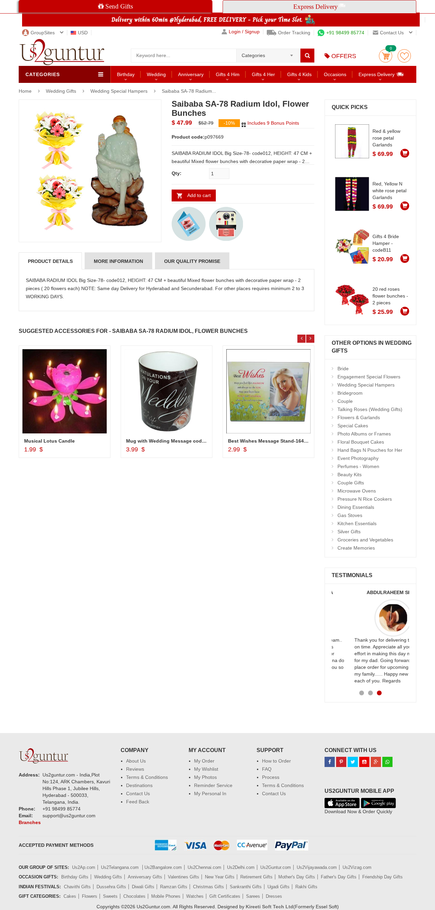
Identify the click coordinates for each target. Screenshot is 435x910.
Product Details (50, 261)
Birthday (126, 74)
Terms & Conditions (147, 777)
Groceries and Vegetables (365, 539)
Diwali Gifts (143, 886)
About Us (136, 761)
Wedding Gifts (61, 91)
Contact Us (138, 793)
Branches (30, 822)
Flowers (89, 896)
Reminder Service (213, 785)
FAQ (267, 769)
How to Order (276, 761)
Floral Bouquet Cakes (360, 442)
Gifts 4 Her (263, 74)
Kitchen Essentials (357, 523)
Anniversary (191, 74)
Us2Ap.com (83, 867)
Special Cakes (352, 425)
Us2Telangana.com (120, 867)
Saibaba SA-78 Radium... (189, 91)
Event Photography (358, 458)
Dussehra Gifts (111, 886)
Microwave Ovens (356, 491)
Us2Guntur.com (275, 867)
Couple (345, 401)
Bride (343, 368)
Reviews (135, 769)
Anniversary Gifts (145, 876)
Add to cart (199, 195)
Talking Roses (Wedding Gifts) (369, 409)
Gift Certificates (224, 896)
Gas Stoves (349, 515)
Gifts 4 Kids (299, 74)
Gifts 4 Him (228, 74)
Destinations (139, 785)
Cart (385, 56)
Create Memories (356, 548)
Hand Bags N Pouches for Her (369, 450)
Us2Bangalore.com (163, 867)
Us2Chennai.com (204, 867)
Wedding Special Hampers (118, 91)
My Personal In (210, 793)
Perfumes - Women (358, 466)
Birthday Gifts (74, 876)
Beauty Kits (349, 474)
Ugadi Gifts (278, 886)
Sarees (253, 896)
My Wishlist (206, 769)
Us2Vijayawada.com (317, 867)
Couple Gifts (350, 482)
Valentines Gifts (183, 876)
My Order (204, 761)
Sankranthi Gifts (246, 886)
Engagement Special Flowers (368, 376)
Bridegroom (350, 393)
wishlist (404, 56)
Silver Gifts (349, 531)
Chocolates (134, 896)
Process (270, 777)
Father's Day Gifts (338, 876)
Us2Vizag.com (357, 867)
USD (83, 32)
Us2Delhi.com (241, 867)
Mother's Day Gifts (296, 876)
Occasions (335, 74)
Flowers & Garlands (358, 417)
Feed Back (137, 801)
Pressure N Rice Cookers (364, 499)
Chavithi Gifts (77, 886)
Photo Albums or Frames (364, 433)
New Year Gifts (219, 876)
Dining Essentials (355, 507)
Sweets (110, 896)
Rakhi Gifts (306, 886)
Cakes (70, 896)
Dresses (274, 896)
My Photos (205, 777)
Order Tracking (294, 32)
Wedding (156, 74)
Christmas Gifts (208, 886)
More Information (118, 261)
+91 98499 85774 (345, 32)
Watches (195, 896)
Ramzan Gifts (173, 886)
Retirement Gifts (256, 876)
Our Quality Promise (192, 261)
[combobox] (268, 53)
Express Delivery (377, 74)
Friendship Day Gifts (382, 876)
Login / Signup (244, 31)
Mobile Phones (165, 896)
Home (25, 91)
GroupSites (43, 32)
